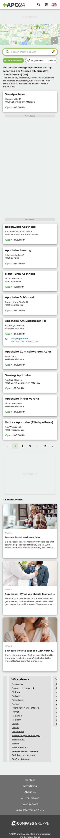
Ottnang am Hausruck (23, 688)
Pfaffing (16, 692)
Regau (15, 723)
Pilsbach (16, 696)
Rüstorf (15, 727)
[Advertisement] (30, 17)
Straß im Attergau (21, 759)
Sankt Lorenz (18, 739)
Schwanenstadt (20, 747)
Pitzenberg (17, 700)
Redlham (16, 719)
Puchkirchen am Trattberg (25, 708)
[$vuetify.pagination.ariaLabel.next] (52, 446)
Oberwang (17, 684)
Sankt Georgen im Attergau (26, 735)
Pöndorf (16, 704)
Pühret (15, 712)
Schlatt (15, 743)
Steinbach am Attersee (24, 755)
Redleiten (17, 716)
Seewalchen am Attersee (25, 751)
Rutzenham (18, 731)
